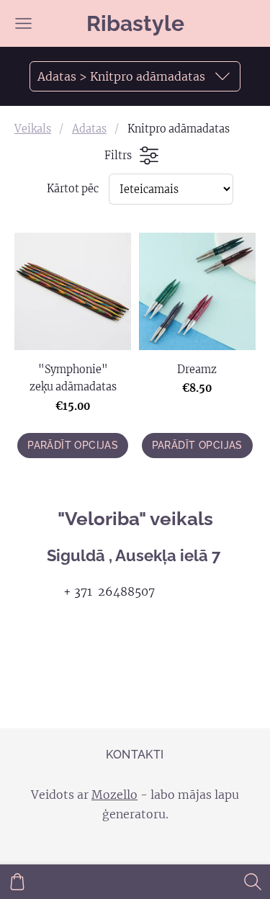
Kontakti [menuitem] (135, 754)
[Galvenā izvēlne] (23, 23)
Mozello (114, 794)
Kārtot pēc (73, 188)
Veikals (32, 128)
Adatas (89, 128)
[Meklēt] (252, 881)
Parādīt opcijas (72, 445)
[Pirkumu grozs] (17, 881)
